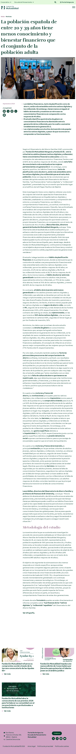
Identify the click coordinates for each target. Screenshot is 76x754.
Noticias (9, 17)
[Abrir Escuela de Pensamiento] (33, 2)
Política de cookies (62, 746)
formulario (41, 600)
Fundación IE (59, 152)
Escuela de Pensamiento (37, 735)
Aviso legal (31, 746)
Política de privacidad (45, 746)
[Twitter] (53, 738)
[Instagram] (57, 738)
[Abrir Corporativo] (10, 2)
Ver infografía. (29, 613)
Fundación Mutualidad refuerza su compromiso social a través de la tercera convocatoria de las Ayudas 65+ (18, 667)
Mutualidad (32, 737)
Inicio (3, 17)
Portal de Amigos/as (35, 733)
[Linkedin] (61, 738)
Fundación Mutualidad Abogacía (39, 152)
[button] (55, 2)
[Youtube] (64, 738)
